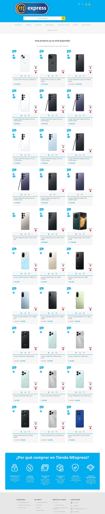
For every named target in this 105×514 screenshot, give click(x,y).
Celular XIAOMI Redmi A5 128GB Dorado (51, 278)
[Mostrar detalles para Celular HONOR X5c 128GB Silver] (80, 339)
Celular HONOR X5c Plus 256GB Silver (52, 435)
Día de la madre (22, 507)
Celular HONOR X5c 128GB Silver (78, 356)
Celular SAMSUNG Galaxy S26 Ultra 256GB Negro (51, 120)
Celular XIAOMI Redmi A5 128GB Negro (78, 278)
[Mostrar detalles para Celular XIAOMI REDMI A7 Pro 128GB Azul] (25, 299)
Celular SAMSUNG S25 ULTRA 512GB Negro (52, 238)
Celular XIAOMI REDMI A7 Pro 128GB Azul (25, 317)
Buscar (63, 18)
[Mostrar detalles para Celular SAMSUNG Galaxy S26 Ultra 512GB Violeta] (25, 180)
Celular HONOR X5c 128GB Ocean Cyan (51, 357)
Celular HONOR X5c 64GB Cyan (23, 396)
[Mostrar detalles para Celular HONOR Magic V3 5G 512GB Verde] (80, 220)
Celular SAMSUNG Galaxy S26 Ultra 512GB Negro (79, 159)
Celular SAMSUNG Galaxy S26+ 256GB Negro (50, 199)
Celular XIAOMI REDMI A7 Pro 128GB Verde (79, 317)
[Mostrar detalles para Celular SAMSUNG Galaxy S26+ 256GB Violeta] (80, 180)
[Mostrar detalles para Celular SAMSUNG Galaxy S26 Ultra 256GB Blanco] (25, 101)
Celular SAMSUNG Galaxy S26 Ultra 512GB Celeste (51, 159)
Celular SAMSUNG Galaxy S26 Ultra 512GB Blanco (24, 159)
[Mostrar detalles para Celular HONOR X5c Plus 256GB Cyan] (80, 378)
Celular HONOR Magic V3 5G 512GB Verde (79, 238)
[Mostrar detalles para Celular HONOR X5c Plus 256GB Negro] (25, 418)
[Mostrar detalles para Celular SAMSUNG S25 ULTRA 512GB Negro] (52, 220)
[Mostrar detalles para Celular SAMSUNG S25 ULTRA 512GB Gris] (25, 220)
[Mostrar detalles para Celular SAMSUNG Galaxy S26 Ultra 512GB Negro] (80, 141)
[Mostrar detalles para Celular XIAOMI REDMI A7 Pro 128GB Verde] (80, 299)
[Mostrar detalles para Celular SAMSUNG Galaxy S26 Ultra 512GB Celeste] (52, 141)
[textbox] (42, 18)
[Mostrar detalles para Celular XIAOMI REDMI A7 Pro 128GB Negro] (52, 299)
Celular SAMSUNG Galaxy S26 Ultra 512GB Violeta (24, 199)
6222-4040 (76, 511)
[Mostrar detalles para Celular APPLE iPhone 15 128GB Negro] (52, 62)
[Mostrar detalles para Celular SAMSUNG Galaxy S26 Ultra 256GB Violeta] (80, 101)
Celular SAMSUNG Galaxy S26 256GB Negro (79, 80)
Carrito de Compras (89, 4)
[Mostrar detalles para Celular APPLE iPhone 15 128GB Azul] (25, 62)
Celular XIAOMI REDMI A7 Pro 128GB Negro (52, 317)
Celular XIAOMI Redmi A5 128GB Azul (25, 277)
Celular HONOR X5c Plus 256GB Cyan (79, 396)
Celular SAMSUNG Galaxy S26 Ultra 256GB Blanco (24, 120)
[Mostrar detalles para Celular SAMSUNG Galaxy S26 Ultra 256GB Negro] (52, 101)
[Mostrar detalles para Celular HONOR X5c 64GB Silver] (52, 378)
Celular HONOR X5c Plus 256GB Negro (23, 436)
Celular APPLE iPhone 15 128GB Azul (25, 79)
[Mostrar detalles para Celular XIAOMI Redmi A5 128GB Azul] (25, 259)
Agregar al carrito (21, 76)
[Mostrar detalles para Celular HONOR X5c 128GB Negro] (25, 339)
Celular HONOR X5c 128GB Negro (24, 356)
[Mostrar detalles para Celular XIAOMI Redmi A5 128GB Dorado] (52, 259)
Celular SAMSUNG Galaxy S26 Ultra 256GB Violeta (79, 120)
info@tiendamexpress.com (80, 508)
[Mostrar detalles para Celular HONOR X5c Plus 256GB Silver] (52, 418)
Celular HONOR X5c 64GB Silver (50, 396)
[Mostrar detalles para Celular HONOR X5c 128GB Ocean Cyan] (52, 339)
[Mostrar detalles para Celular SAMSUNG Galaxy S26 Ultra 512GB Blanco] (25, 141)
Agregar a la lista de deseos (29, 76)
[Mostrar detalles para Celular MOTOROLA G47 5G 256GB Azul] (80, 418)
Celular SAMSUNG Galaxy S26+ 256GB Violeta (77, 199)
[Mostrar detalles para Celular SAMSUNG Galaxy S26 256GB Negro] (80, 62)
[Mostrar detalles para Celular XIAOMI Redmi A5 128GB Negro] (80, 259)
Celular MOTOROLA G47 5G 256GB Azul (78, 436)
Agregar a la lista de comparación (25, 76)
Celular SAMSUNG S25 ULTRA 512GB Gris (25, 238)
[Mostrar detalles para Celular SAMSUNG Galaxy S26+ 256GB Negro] (52, 180)
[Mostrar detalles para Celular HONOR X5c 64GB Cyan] (25, 378)
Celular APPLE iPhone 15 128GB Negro (50, 80)
